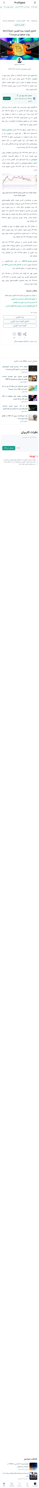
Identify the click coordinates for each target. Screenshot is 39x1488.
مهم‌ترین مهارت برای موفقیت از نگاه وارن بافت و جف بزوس (15, 397)
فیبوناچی (34, 159)
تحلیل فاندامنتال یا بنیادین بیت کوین (23, 299)
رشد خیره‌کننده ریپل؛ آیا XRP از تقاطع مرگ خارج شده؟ (15, 417)
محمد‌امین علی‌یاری (19, 64)
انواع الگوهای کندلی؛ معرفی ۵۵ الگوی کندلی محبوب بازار (19, 306)
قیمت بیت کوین (19, 325)
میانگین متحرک (7, 130)
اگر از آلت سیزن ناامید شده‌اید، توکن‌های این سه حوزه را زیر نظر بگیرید (15, 407)
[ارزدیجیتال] (19, 2)
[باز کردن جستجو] (4, 2)
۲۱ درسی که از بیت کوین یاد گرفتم (24, 302)
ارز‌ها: (35, 7)
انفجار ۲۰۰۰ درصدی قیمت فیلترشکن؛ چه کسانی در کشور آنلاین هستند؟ (15, 368)
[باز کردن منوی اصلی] (34, 2)
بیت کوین (34, 75)
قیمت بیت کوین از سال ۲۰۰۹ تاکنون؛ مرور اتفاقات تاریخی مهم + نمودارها (19, 295)
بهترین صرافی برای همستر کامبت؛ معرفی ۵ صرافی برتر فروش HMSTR (15, 377)
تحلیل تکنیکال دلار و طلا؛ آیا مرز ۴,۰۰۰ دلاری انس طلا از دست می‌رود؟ (15, 387)
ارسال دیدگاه (9, 448)
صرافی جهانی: (9, 7)
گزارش (33, 107)
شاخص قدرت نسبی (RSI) (12, 264)
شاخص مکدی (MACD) (29, 261)
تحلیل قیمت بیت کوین (20, 321)
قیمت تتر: (26, 7)
